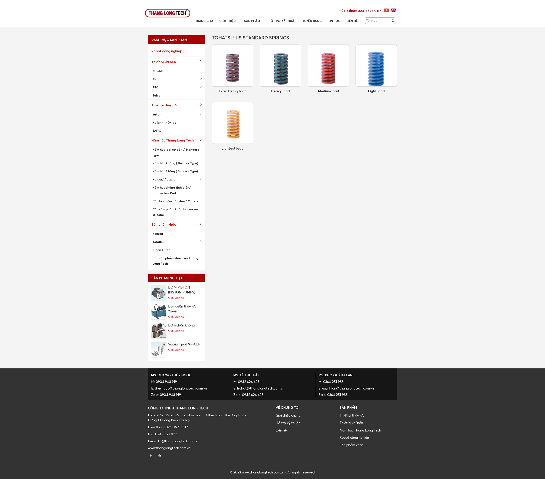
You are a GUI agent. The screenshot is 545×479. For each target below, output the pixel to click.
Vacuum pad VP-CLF (184, 344)
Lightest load (233, 148)
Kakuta (157, 233)
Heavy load (280, 91)
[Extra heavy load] (232, 66)
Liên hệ (281, 430)
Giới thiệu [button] (227, 21)
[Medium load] (328, 66)
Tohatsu (158, 242)
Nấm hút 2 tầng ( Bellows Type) (175, 163)
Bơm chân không (181, 325)
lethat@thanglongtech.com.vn (260, 388)
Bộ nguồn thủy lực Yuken (182, 308)
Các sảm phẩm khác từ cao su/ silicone (175, 211)
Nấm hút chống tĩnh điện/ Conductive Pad (171, 190)
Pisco (156, 79)
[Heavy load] (280, 66)
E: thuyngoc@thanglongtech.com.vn (179, 388)
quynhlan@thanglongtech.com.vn (348, 388)
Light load (376, 91)
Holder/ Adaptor (164, 179)
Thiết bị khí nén (163, 62)
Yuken (156, 114)
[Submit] (393, 21)
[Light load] (376, 66)
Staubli (157, 71)
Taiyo (156, 95)
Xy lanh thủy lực (164, 122)
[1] (393, 10)
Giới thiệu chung (288, 415)
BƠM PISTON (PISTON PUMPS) (181, 289)
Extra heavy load (233, 91)
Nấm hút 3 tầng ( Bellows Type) (175, 171)
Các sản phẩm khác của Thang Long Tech (175, 260)
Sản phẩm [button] (252, 21)
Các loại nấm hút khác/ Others (175, 201)
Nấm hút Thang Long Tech (172, 140)
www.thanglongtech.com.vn (169, 448)
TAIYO (156, 130)
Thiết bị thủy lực (164, 105)
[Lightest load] (232, 123)
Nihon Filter (161, 250)
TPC (155, 87)
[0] (386, 10)
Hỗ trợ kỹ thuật (288, 423)
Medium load (328, 91)
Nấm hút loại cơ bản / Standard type (175, 152)
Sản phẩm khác (163, 224)
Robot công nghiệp (166, 51)
